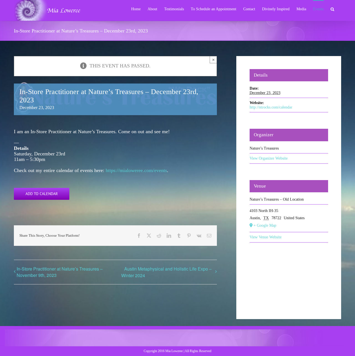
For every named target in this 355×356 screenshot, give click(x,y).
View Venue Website (266, 237)
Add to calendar (42, 193)
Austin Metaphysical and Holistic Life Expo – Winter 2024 (166, 272)
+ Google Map (264, 225)
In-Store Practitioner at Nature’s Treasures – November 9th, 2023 (60, 272)
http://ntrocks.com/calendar (271, 107)
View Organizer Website (269, 158)
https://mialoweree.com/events (136, 170)
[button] (332, 8)
